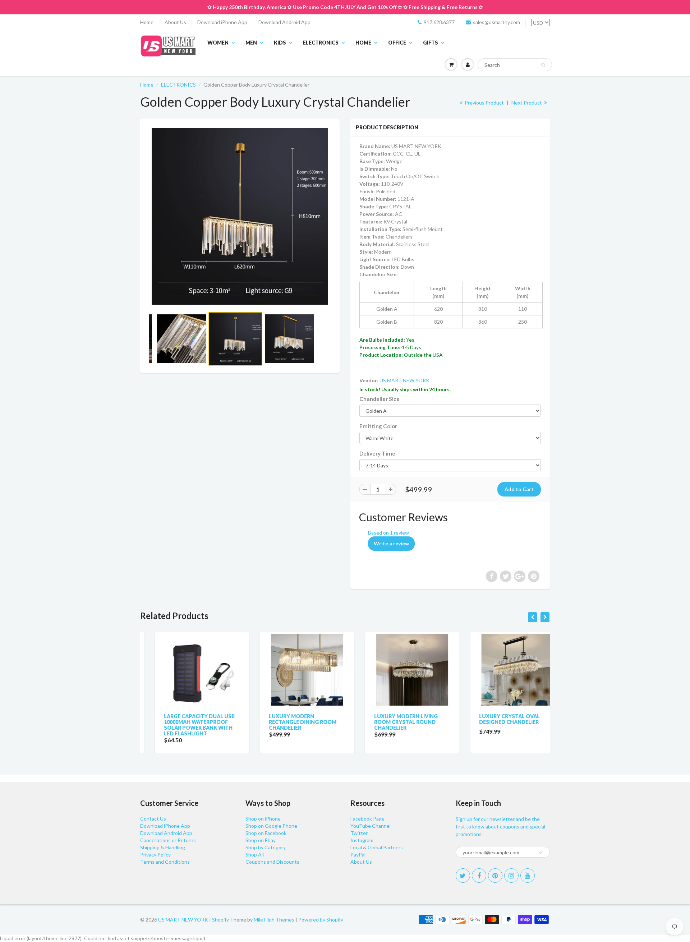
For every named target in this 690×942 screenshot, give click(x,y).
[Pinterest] (495, 875)
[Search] (543, 65)
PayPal (357, 854)
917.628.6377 (439, 22)
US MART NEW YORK (404, 380)
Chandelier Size (379, 399)
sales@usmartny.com (496, 22)
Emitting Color (378, 426)
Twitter (359, 833)
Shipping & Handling (162, 847)
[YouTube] (527, 875)
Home (146, 22)
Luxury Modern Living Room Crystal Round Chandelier (391, 722)
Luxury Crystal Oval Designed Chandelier (495, 719)
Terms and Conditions (165, 862)
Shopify (220, 919)
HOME (363, 43)
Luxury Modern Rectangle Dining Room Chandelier (288, 722)
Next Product (527, 103)
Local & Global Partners (376, 847)
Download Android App (284, 22)
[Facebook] (479, 875)
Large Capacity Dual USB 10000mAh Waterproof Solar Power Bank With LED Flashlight (184, 724)
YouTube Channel (370, 826)
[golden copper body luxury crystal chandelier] (240, 216)
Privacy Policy (155, 854)
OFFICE (397, 43)
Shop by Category (265, 847)
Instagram (361, 840)
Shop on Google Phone (271, 826)
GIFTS (430, 43)
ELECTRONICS (321, 43)
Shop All (254, 854)
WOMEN (218, 43)
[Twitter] (463, 875)
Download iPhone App (222, 22)
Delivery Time (377, 453)
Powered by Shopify (320, 919)
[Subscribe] (540, 852)
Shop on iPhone (263, 819)
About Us (175, 22)
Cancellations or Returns (168, 840)
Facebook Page (367, 819)
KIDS (280, 43)
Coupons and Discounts (272, 862)
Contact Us (153, 819)
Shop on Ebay (260, 840)
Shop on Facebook (265, 833)
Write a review (391, 543)
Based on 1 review (388, 533)
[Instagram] (511, 875)
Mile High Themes (274, 919)
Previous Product (484, 103)
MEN (251, 43)
